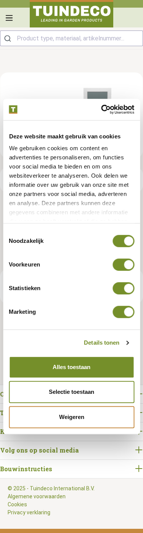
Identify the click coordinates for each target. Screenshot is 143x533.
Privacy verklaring (29, 512)
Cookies (17, 504)
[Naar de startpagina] (71, 13)
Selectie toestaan (71, 392)
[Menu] (9, 18)
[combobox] (71, 38)
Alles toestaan (71, 367)
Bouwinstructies (26, 469)
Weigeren (71, 417)
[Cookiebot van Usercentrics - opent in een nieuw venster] (101, 109)
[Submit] (8, 38)
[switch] (123, 264)
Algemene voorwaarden (37, 496)
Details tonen (101, 342)
